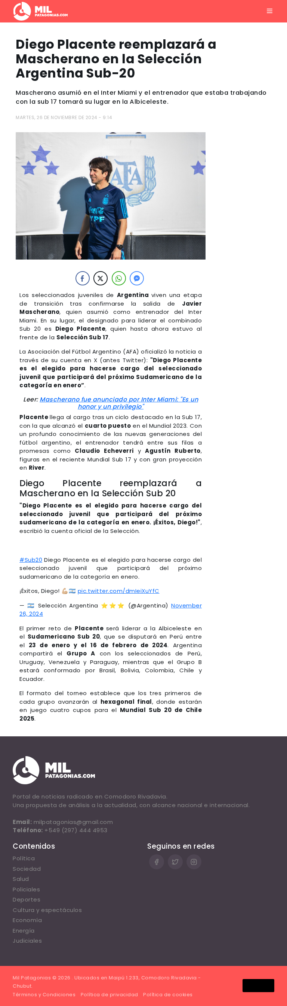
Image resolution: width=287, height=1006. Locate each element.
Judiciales (27, 941)
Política (24, 858)
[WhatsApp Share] (119, 278)
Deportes (26, 899)
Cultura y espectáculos (47, 910)
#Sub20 (30, 560)
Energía (24, 930)
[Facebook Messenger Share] (137, 278)
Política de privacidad (109, 994)
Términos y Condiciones (44, 994)
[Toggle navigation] (270, 11)
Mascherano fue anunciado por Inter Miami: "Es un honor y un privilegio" (119, 403)
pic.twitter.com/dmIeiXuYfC (119, 591)
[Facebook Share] (82, 278)
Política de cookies (168, 994)
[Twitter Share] (100, 278)
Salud (21, 879)
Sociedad (27, 869)
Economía (27, 920)
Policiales (26, 889)
